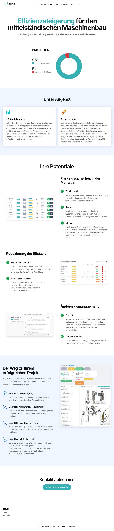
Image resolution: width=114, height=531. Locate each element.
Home (34, 4)
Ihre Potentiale (62, 4)
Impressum (6, 512)
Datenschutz (7, 515)
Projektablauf (76, 4)
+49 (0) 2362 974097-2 (56, 487)
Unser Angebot (46, 4)
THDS (6, 509)
